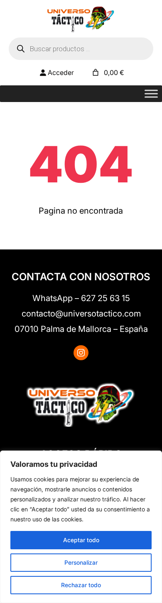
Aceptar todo (81, 539)
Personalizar (81, 562)
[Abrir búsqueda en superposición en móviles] (81, 48)
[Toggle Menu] (151, 93)
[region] (81, 527)
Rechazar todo (81, 584)
